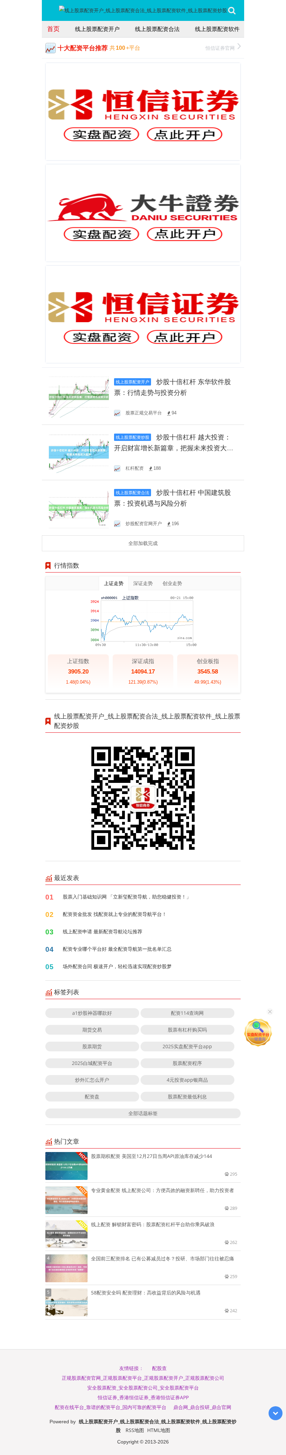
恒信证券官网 (220, 48)
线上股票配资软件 (217, 29)
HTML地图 (158, 1430)
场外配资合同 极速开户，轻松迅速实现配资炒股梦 (117, 966)
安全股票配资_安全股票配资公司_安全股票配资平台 (143, 1387)
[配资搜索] (231, 10)
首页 (53, 28)
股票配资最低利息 (187, 1096)
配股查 (159, 1368)
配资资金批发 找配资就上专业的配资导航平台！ (115, 914)
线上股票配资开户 (97, 29)
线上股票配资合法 (157, 29)
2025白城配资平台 (92, 1063)
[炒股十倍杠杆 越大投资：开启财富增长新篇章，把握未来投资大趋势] (79, 452)
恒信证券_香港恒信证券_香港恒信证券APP (143, 1397)
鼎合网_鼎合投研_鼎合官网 (202, 1407)
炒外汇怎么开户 (92, 1079)
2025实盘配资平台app (187, 1046)
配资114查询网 (187, 1013)
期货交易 (92, 1029)
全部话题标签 (143, 1113)
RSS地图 (135, 1430)
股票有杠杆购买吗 (187, 1029)
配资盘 (92, 1096)
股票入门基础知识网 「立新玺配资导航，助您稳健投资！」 (127, 896)
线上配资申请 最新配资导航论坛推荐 (102, 931)
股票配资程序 (187, 1063)
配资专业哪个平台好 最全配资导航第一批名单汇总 (117, 949)
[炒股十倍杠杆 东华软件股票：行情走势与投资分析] (79, 396)
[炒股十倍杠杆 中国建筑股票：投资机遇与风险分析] (79, 507)
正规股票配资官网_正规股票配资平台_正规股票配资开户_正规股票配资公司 (143, 1378)
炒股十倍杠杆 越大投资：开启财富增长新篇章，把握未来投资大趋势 (173, 448)
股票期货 (92, 1046)
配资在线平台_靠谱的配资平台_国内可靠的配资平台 (110, 1407)
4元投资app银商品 (187, 1079)
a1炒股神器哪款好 (92, 1013)
